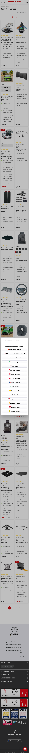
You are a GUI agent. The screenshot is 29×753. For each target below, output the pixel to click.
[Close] (26, 340)
